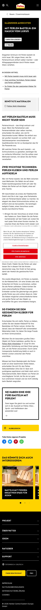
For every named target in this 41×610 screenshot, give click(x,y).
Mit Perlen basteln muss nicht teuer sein (20, 76)
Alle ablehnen (20, 257)
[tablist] (20, 503)
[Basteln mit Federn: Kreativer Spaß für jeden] (17, 482)
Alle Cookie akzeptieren (20, 251)
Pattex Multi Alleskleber (16, 106)
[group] (20, 486)
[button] (20, 520)
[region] (20, 244)
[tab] (20, 503)
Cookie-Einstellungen (20, 245)
